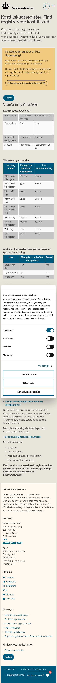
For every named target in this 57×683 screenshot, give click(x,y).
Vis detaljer (43, 366)
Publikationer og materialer (18, 623)
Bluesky (10, 594)
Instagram (11, 586)
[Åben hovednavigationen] (54, 6)
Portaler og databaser (15, 619)
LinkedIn (10, 577)
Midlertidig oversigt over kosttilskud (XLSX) (26, 83)
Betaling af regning (12, 542)
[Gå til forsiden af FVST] (16, 6)
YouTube (10, 598)
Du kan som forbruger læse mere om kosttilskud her (24, 403)
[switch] (50, 338)
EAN (5, 539)
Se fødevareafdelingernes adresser (23, 437)
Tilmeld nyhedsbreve (15, 632)
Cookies (11, 669)
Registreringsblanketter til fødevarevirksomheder (28, 636)
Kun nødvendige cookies (28, 392)
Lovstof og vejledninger (16, 615)
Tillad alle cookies (28, 374)
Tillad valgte (28, 383)
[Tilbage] (10, 95)
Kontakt (8, 657)
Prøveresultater (12, 628)
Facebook (11, 581)
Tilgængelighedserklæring (19, 675)
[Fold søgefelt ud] (46, 6)
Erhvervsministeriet (14, 650)
